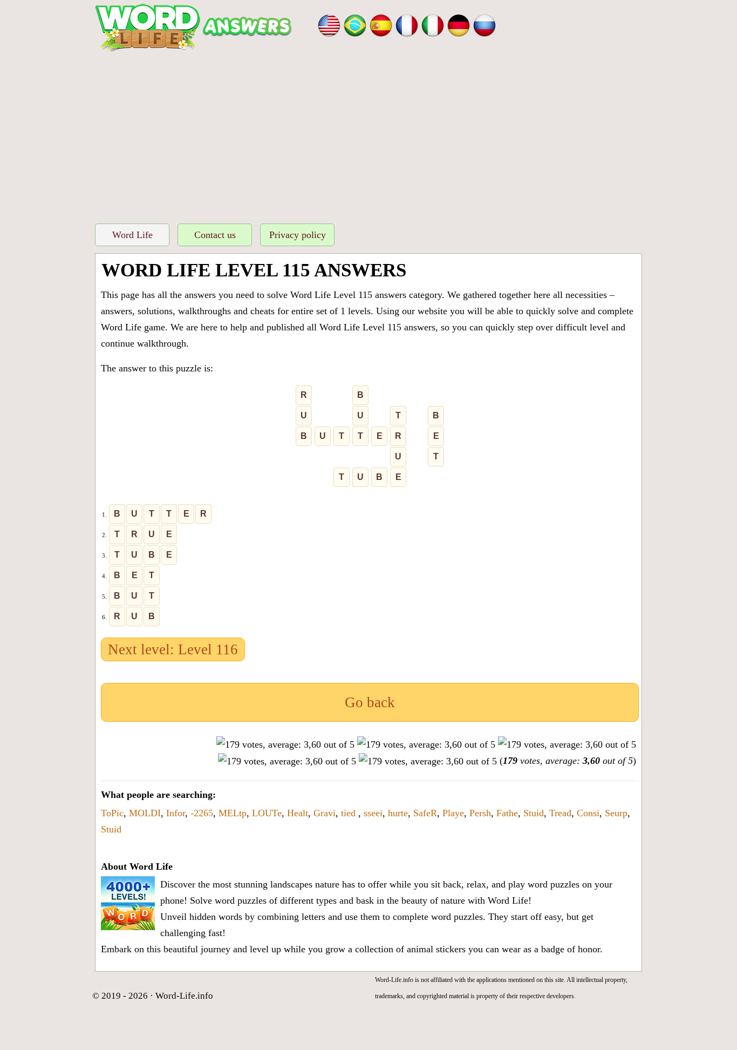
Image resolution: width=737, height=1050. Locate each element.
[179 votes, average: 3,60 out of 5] (285, 744)
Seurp (616, 813)
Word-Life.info (184, 996)
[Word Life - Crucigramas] (381, 24)
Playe (453, 813)
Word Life (132, 234)
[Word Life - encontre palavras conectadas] (355, 24)
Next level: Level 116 (173, 649)
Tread (560, 813)
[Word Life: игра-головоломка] (484, 24)
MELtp (233, 813)
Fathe (507, 813)
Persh (480, 813)
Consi (588, 813)
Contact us (215, 234)
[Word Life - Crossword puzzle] (329, 24)
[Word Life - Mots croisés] (407, 24)
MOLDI (145, 813)
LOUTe (267, 813)
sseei (373, 813)
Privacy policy (297, 234)
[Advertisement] (368, 134)
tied (349, 813)
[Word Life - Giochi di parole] (433, 24)
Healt (297, 813)
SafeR (425, 813)
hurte (398, 813)
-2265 (201, 813)
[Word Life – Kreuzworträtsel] (459, 24)
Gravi (324, 813)
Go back (370, 702)
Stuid (533, 813)
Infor (175, 813)
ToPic (112, 813)
